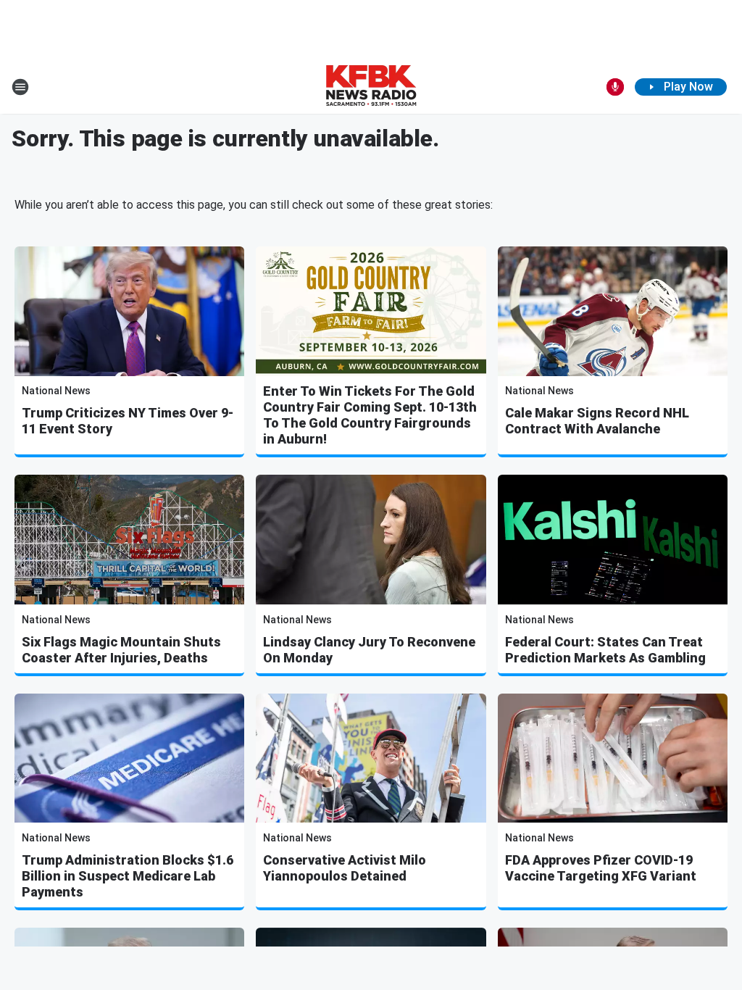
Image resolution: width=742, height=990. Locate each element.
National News (56, 390)
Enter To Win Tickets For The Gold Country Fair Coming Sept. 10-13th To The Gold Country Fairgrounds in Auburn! (370, 414)
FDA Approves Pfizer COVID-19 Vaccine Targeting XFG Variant (600, 867)
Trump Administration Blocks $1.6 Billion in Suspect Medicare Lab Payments (127, 875)
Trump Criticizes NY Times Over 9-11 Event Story (127, 420)
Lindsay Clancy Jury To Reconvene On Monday (369, 649)
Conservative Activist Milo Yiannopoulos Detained (344, 867)
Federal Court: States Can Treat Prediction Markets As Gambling (605, 649)
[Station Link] (371, 87)
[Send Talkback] (615, 87)
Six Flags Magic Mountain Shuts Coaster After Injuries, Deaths (121, 649)
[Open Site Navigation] (20, 87)
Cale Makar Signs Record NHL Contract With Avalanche (597, 420)
